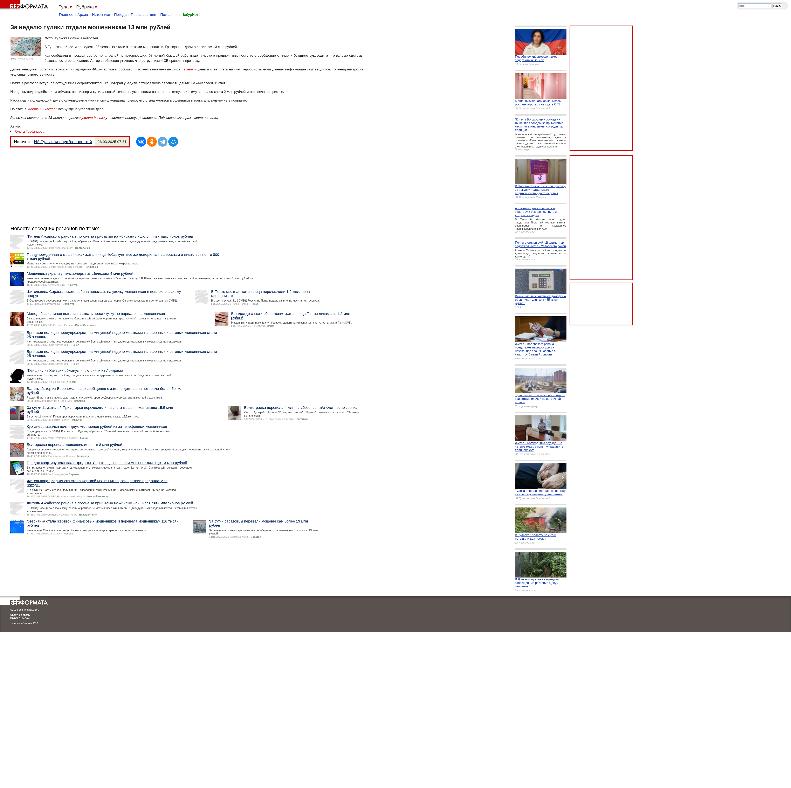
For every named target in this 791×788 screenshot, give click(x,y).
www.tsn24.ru (25, 58)
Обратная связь (20, 615)
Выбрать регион (20, 618)
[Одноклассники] (152, 142)
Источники (101, 15)
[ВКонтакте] (141, 142)
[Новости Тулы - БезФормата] (24, 5)
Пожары (167, 15)
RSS (35, 623)
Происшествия (143, 15)
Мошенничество (42, 109)
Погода (120, 15)
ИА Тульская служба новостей (63, 141)
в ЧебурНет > (189, 15)
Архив (82, 15)
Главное (66, 15)
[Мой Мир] (173, 142)
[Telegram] (162, 142)
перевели (189, 69)
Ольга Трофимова (29, 131)
